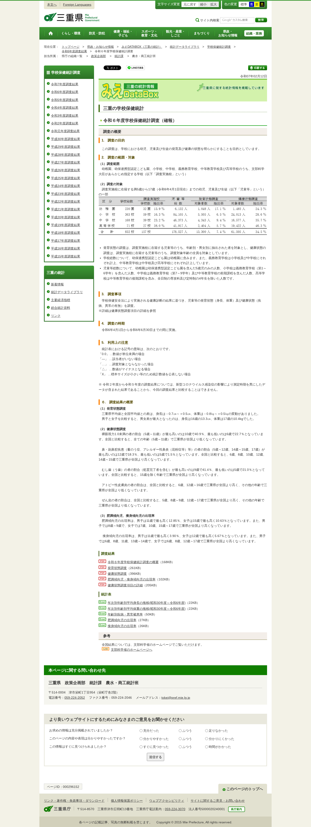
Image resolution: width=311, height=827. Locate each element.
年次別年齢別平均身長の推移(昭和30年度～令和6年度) (147, 603)
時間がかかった (220, 747)
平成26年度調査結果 (65, 170)
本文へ (52, 4)
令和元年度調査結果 (65, 131)
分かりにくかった (221, 739)
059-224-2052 (74, 697)
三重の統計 (56, 273)
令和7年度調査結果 (64, 84)
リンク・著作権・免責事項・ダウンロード (74, 800)
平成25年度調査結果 (65, 178)
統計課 (119, 56)
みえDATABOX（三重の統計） (142, 46)
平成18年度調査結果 (65, 232)
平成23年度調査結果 (65, 194)
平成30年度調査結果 (65, 139)
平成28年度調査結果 (65, 154)
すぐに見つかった (156, 747)
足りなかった (218, 730)
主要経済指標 (60, 300)
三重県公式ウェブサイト (72, 17)
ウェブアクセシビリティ (166, 800)
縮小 (203, 4)
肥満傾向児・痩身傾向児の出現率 (132, 579)
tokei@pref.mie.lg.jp (175, 697)
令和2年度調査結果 (64, 123)
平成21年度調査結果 (65, 209)
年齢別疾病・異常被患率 (125, 614)
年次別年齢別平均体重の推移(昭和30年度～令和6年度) (147, 608)
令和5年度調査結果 (64, 100)
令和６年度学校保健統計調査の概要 (133, 562)
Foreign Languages (77, 4)
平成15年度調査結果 (65, 256)
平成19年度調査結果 (65, 225)
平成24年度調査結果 (65, 186)
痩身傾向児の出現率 (122, 626)
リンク (56, 316)
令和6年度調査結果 (74, 51)
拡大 (213, 4)
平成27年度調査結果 (65, 162)
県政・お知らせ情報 (100, 46)
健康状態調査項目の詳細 (125, 585)
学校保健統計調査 (219, 46)
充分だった (151, 730)
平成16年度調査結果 (65, 248)
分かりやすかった (156, 739)
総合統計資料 (60, 308)
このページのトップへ (245, 789)
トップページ (70, 46)
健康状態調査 (117, 573)
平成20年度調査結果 (65, 217)
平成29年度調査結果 (65, 147)
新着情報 (57, 284)
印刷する (257, 67)
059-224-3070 (175, 809)
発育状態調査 (117, 568)
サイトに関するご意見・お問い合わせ (218, 800)
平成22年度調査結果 (65, 201)
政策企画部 (98, 56)
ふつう (187, 730)
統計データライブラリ (184, 46)
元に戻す (190, 4)
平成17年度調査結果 (65, 240)
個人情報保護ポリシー (127, 800)
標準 (244, 4)
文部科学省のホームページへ (131, 649)
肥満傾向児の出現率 (122, 620)
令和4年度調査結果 (64, 107)
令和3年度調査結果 (64, 115)
